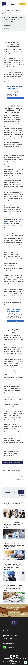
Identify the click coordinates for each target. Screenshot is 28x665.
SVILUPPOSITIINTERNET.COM (10, 661)
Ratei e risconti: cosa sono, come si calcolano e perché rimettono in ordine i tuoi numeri (14, 545)
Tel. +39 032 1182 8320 (9, 638)
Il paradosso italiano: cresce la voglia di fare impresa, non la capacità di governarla (13, 503)
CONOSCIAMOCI (14, 613)
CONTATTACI (22, 3)
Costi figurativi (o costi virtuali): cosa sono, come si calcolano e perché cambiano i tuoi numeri (13, 587)
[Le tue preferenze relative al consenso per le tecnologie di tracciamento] (25, 662)
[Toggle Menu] (12, 4)
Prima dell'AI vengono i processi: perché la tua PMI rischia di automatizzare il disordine (13, 566)
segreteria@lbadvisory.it (9, 643)
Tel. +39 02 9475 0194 (8, 632)
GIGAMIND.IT (12, 660)
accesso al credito (16, 126)
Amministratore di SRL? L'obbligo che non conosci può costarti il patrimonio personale (14, 524)
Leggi (15, 97)
